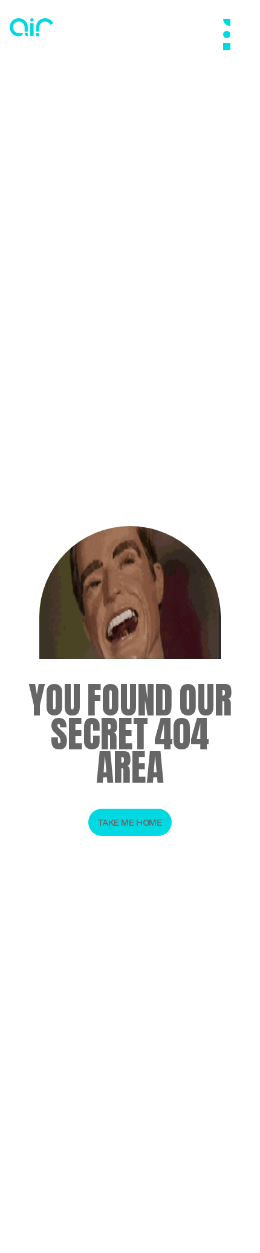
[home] (31, 27)
